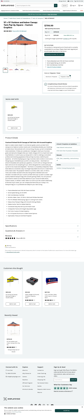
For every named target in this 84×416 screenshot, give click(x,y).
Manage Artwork (62, 1)
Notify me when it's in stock (55, 54)
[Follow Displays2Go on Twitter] (48, 405)
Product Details (11, 138)
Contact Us (40, 370)
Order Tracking (41, 373)
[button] (55, 5)
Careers (24, 376)
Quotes (65, 5)
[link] (5, 18)
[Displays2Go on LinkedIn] (36, 405)
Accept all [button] (66, 410)
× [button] (82, 407)
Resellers (25, 379)
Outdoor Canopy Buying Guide (66, 168)
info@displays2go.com (13, 376)
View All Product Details (54, 67)
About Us (25, 370)
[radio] (5, 70)
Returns (39, 392)
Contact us (66, 38)
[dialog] (42, 410)
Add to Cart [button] (14, 128)
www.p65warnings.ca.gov (13, 252)
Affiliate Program (27, 383)
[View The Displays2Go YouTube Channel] (52, 405)
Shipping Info (41, 379)
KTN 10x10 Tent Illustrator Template (67, 151)
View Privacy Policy (16, 412)
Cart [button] (81, 5)
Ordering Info (41, 376)
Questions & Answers (15, 231)
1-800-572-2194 (79, 1)
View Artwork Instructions (64, 147)
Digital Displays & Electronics (70, 10)
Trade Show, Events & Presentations (31, 10)
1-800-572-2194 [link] (11, 373)
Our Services (26, 386)
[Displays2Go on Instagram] (44, 405)
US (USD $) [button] (6, 1)
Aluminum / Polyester (51, 76)
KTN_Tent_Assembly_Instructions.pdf (68, 159)
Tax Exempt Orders (42, 383)
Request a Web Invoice (43, 389)
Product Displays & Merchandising (51, 10)
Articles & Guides (27, 389)
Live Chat (71, 1)
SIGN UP (73, 380)
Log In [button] (74, 5)
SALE (81, 10)
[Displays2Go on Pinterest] (32, 405)
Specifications (11, 226)
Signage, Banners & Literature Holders (10, 10)
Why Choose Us (26, 373)
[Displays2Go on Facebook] (40, 405)
